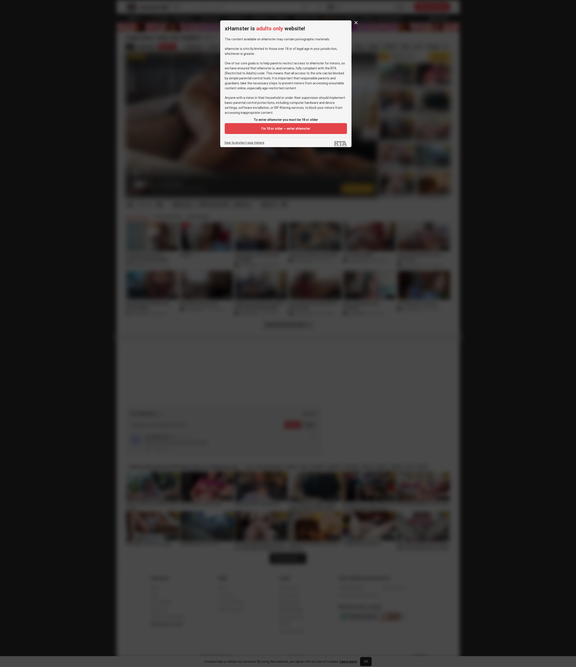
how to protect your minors (244, 142)
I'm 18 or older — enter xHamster (285, 128)
